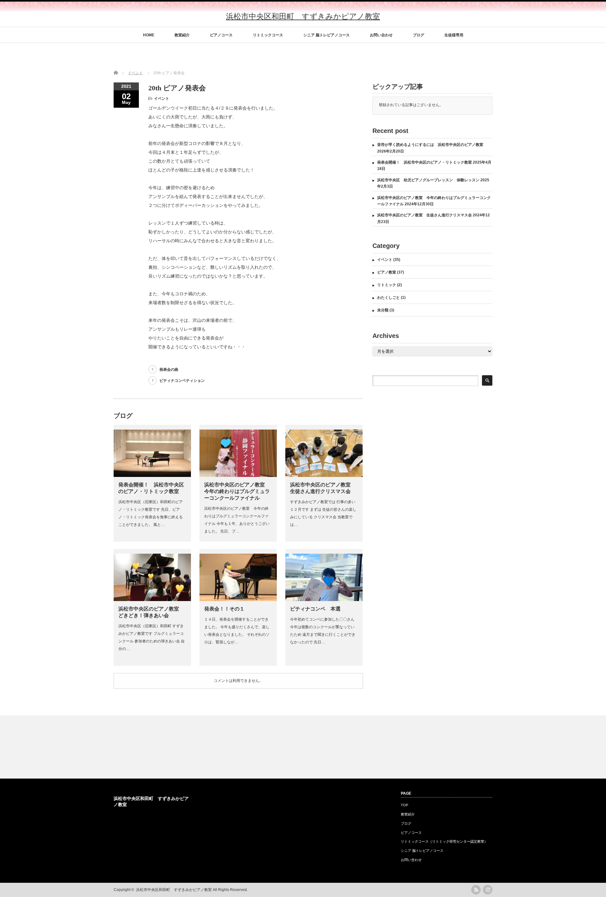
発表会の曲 (168, 369)
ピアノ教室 (386, 272)
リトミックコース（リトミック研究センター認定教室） (444, 841)
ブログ (418, 35)
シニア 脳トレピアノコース (326, 35)
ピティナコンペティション (182, 380)
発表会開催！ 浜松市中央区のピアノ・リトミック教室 (424, 162)
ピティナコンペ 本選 (315, 608)
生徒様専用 (453, 35)
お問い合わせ (381, 35)
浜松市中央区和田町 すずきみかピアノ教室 (303, 16)
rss (476, 889)
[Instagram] (487, 889)
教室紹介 (182, 35)
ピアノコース (221, 35)
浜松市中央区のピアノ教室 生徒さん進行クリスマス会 (424, 215)
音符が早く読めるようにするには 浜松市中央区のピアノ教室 (430, 144)
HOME (148, 35)
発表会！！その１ (224, 608)
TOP (404, 805)
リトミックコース (268, 35)
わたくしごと (388, 297)
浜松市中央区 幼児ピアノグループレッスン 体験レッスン (428, 180)
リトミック (386, 285)
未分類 (383, 310)
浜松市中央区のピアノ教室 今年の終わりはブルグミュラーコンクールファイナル (237, 491)
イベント (161, 98)
